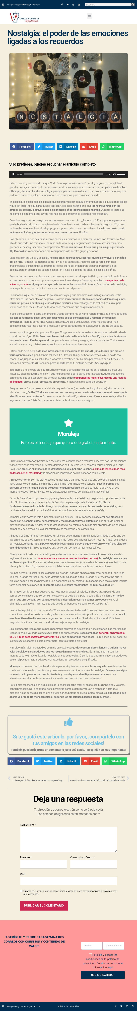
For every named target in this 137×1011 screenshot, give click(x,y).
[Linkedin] (79, 4)
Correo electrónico (82, 857)
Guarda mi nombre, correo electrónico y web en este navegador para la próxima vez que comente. (69, 893)
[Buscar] (133, 4)
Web (22, 874)
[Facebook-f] (62, 4)
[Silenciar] (114, 174)
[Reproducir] (13, 174)
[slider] (121, 174)
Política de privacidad (68, 1006)
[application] (68, 174)
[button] (89, 16)
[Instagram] (73, 4)
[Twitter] (68, 4)
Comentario (28, 824)
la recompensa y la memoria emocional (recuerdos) (68, 558)
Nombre (26, 857)
